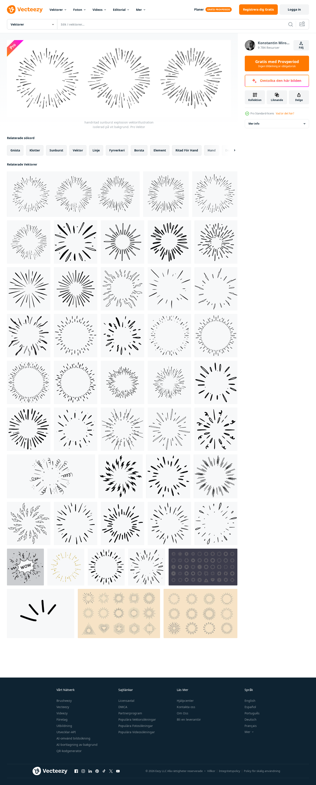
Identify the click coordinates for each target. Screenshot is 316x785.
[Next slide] (231, 150)
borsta (139, 150)
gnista (15, 150)
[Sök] (290, 24)
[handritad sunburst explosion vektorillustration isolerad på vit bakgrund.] (73, 194)
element (160, 150)
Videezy (62, 713)
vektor (78, 150)
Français (251, 726)
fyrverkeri (117, 150)
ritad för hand (186, 150)
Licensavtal (126, 701)
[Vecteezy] (25, 9)
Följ (301, 47)
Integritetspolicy (229, 771)
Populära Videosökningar (136, 732)
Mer (139, 10)
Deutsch (250, 719)
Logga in (294, 9)
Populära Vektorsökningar (137, 719)
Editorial (119, 10)
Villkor (211, 771)
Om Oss (182, 713)
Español (250, 707)
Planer (199, 9)
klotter (35, 150)
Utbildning (64, 726)
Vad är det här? (285, 113)
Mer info (253, 123)
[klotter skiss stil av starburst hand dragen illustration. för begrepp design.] (28, 429)
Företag (62, 719)
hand (212, 150)
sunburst (56, 150)
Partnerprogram (130, 713)
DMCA (122, 707)
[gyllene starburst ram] (65, 567)
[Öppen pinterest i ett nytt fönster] (97, 771)
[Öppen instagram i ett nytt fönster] (83, 771)
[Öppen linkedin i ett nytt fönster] (90, 771)
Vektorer (56, 10)
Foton (77, 10)
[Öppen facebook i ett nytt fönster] (76, 771)
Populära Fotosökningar (135, 726)
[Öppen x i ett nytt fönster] (111, 771)
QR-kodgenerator (69, 751)
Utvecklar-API (66, 732)
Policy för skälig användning (262, 771)
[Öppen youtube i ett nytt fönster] (118, 771)
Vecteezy (62, 707)
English (250, 701)
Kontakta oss (186, 707)
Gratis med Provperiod (277, 63)
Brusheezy (64, 701)
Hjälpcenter (185, 701)
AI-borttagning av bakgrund (77, 745)
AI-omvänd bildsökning (73, 738)
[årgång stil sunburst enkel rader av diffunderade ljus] (203, 567)
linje (96, 150)
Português (252, 713)
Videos (98, 10)
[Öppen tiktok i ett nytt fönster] (104, 771)
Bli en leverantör (189, 719)
